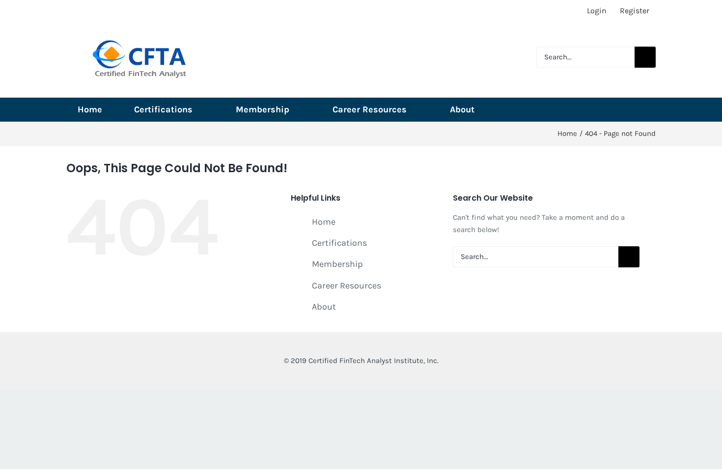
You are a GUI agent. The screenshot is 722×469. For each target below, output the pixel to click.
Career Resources (346, 285)
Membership (337, 264)
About (324, 306)
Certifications (339, 242)
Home (323, 221)
